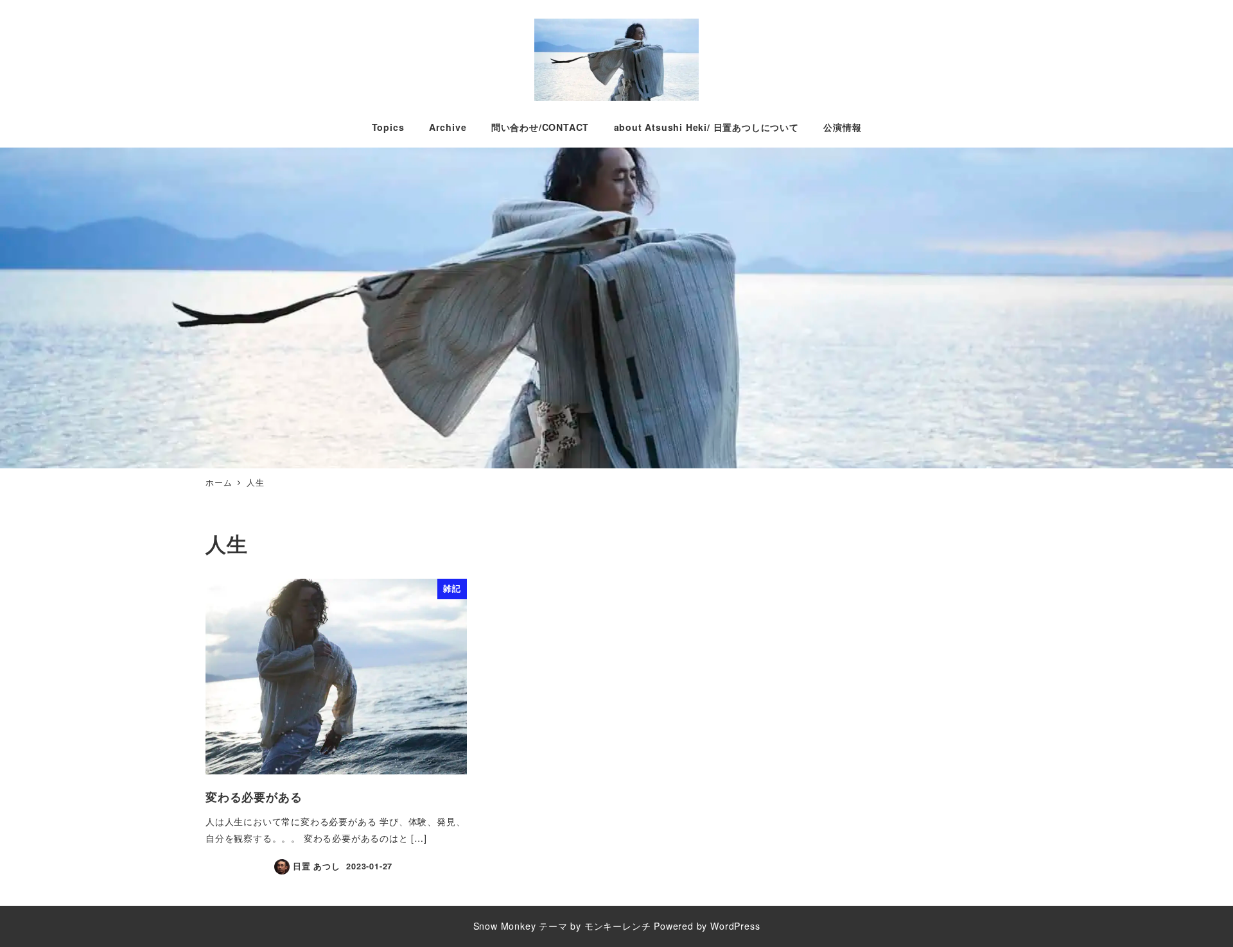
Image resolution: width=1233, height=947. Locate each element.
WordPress (735, 925)
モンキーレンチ (617, 925)
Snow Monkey (504, 925)
